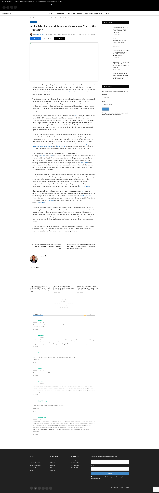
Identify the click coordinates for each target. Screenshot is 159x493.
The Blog (71, 13)
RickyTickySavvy (42, 401)
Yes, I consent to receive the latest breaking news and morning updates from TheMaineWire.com (115, 113)
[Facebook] (24, 89)
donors (38, 184)
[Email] (24, 102)
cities (70, 92)
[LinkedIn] (24, 97)
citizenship (41, 156)
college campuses (81, 92)
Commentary (61, 13)
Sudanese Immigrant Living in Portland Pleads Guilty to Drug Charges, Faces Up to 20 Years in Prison (120, 76)
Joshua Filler (39, 34)
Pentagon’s (50, 200)
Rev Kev (40, 381)
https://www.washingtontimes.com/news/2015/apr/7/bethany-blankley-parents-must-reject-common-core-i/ (60, 344)
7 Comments (82, 34)
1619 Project (84, 162)
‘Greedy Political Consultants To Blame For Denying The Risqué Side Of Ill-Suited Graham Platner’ (121, 53)
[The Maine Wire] (79, 7)
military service (86, 196)
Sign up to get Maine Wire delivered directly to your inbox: (115, 91)
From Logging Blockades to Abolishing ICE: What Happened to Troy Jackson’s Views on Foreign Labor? (39, 1)
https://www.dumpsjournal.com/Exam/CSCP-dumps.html (47, 429)
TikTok (86, 141)
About (79, 13)
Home (31, 17)
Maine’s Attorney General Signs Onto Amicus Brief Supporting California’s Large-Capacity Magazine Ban (46, 246)
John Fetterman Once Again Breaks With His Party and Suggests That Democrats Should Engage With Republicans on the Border (81, 246)
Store (107, 13)
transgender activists (46, 146)
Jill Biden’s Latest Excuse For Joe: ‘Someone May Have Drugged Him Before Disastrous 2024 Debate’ (87, 288)
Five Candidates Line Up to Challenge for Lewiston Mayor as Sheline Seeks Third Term (63, 288)
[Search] (156, 13)
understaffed (41, 203)
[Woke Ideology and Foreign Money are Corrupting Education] (64, 62)
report (76, 115)
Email (103, 101)
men (82, 191)
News (51, 13)
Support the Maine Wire (94, 13)
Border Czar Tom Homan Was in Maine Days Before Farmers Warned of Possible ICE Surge (121, 64)
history (50, 156)
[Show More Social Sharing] (67, 38)
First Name (104, 94)
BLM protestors (60, 146)
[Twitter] (24, 93)
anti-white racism (84, 186)
